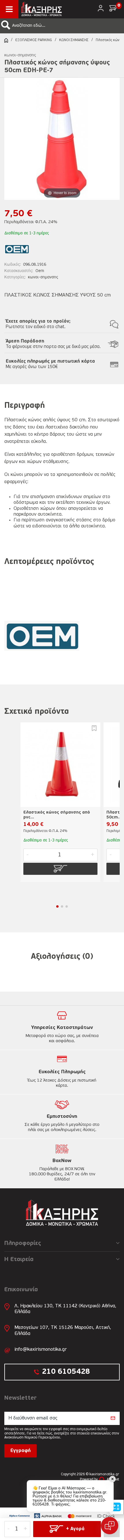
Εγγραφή (20, 1451)
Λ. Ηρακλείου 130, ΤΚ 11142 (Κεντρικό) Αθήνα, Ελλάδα (65, 1309)
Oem (39, 271)
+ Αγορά (75, 1529)
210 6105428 (66, 1372)
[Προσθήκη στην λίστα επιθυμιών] (94, 728)
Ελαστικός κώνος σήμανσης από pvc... (56, 815)
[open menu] (9, 9)
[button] (5, 25)
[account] (100, 8)
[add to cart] (60, 869)
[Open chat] (109, 1525)
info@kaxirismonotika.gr (40, 1349)
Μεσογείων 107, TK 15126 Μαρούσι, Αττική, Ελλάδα (62, 1330)
